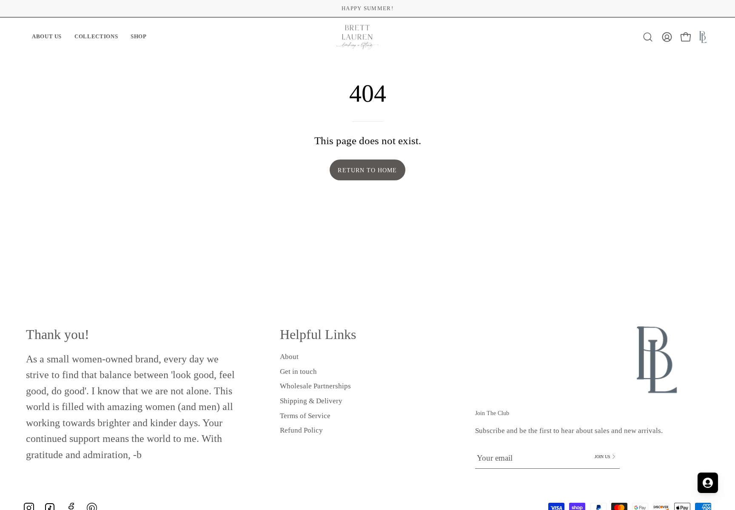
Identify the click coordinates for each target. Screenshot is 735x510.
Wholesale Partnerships (315, 386)
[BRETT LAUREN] (357, 37)
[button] (47, 37)
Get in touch (298, 371)
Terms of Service (305, 415)
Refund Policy (301, 430)
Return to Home (367, 170)
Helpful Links (318, 334)
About (289, 357)
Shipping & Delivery (311, 401)
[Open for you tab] (708, 483)
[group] (367, 8)
